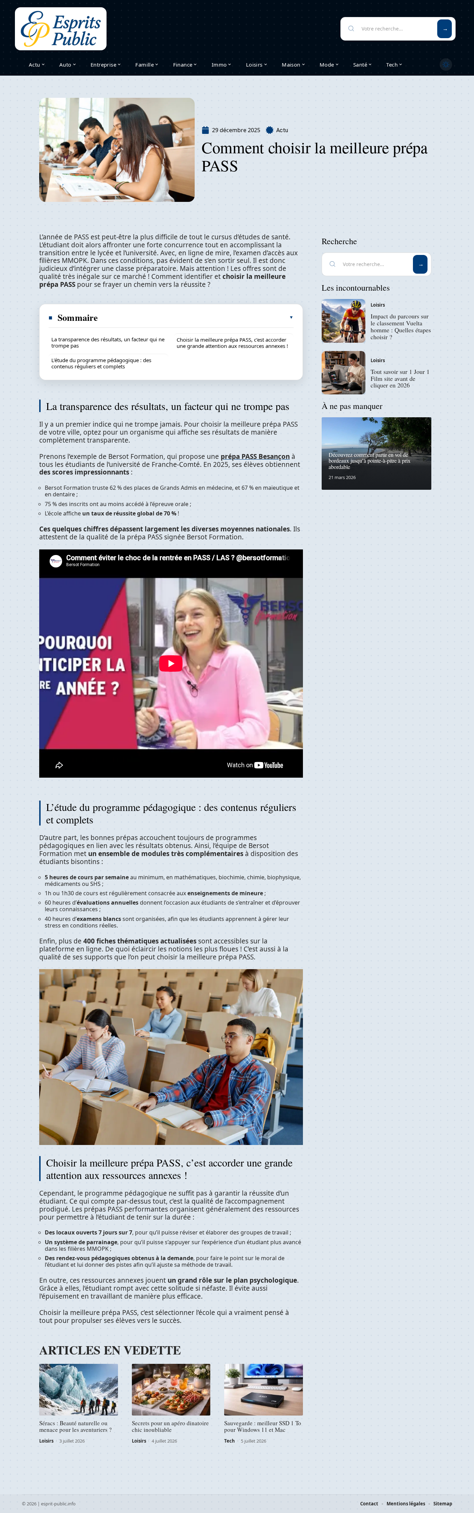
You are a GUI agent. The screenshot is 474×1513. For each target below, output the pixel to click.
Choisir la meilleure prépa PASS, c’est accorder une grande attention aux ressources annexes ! (232, 342)
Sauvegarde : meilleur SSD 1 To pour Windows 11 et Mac (262, 1426)
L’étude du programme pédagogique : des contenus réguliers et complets (101, 363)
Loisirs (46, 1441)
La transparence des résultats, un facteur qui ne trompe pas (107, 342)
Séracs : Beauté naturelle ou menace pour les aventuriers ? (75, 1426)
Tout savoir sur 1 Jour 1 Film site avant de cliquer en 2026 (400, 378)
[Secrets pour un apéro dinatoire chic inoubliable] (171, 1390)
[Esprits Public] (60, 29)
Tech (229, 1441)
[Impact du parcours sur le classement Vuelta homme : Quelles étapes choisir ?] (343, 321)
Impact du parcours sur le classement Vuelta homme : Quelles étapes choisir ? (401, 326)
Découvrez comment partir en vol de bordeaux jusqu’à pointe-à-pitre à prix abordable (369, 460)
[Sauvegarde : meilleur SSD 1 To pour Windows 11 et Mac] (263, 1390)
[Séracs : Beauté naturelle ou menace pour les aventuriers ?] (78, 1390)
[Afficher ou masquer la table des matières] (196, 317)
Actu (282, 130)
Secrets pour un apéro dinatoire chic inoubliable (170, 1426)
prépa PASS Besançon (255, 456)
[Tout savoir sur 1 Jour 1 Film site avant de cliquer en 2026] (343, 373)
